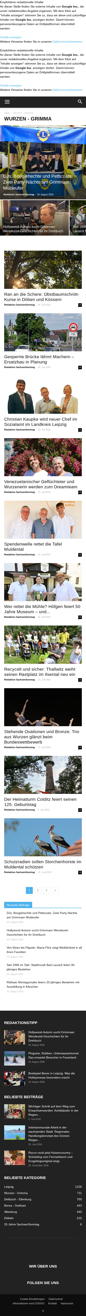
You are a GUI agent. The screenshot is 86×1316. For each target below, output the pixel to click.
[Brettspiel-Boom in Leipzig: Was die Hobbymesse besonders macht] (14, 1078)
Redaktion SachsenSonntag (19, 194)
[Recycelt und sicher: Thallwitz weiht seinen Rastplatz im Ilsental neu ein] (43, 645)
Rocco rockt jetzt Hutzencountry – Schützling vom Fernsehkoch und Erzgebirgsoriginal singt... (50, 1157)
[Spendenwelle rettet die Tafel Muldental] (43, 520)
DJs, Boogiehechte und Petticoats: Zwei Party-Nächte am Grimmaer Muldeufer (42, 915)
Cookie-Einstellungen (32, 1299)
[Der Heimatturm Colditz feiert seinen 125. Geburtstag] (43, 775)
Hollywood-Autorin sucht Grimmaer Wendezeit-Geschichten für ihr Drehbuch (38, 932)
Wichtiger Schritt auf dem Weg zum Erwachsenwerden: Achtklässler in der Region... (53, 1110)
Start (6, 113)
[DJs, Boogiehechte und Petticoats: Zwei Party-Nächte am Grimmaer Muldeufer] (43, 162)
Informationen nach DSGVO (28, 1303)
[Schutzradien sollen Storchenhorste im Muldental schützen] (43, 837)
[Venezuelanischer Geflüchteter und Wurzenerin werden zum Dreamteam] (43, 457)
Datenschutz (56, 1299)
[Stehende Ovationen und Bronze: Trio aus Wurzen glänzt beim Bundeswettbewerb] (43, 707)
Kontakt (52, 1303)
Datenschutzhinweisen (67, 41)
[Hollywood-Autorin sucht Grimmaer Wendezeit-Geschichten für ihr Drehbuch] (34, 226)
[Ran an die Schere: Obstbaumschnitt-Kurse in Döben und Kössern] (43, 270)
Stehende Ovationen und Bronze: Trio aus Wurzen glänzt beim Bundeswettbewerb (41, 736)
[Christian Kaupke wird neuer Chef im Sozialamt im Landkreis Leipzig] (43, 395)
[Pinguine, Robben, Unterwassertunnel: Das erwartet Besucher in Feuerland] (14, 1058)
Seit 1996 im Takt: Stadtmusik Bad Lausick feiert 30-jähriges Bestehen (41, 967)
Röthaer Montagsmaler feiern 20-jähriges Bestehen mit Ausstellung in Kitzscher (43, 984)
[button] (80, 102)
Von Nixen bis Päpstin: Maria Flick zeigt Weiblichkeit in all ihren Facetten (44, 950)
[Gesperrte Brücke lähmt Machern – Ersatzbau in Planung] (43, 332)
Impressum (67, 1303)
